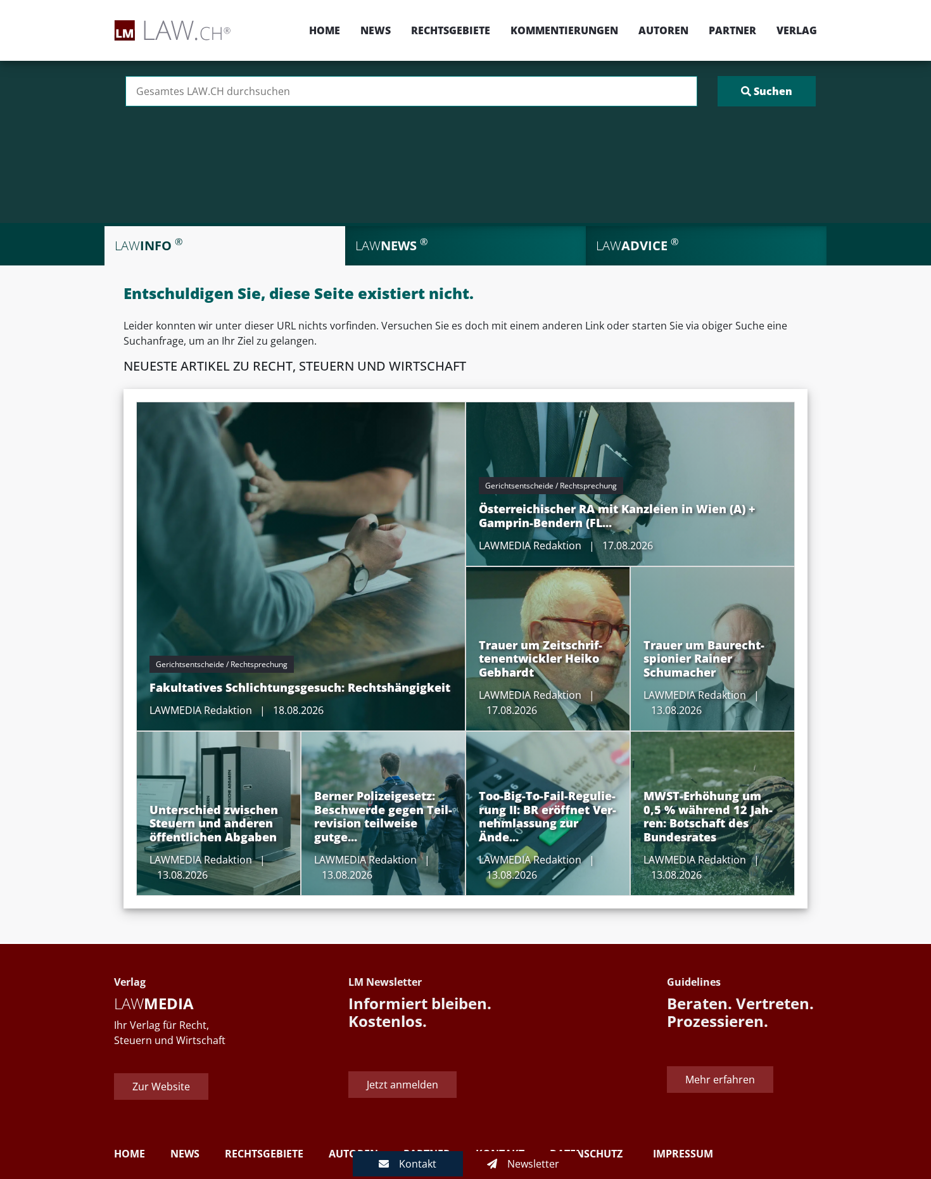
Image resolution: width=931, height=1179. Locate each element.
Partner (732, 30)
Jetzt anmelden (402, 1085)
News (375, 30)
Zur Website (161, 1086)
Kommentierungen (564, 30)
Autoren (663, 30)
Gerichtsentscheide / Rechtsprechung (222, 664)
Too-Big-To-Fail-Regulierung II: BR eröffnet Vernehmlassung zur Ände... (547, 816)
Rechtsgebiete (450, 30)
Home (324, 30)
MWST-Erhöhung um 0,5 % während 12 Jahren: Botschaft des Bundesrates (708, 816)
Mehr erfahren (720, 1080)
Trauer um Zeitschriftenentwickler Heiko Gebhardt (540, 658)
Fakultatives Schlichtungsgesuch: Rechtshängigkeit (299, 687)
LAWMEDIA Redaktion (200, 710)
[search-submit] (767, 91)
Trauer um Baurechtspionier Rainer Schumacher (703, 658)
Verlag (796, 30)
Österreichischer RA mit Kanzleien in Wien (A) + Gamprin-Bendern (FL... (617, 515)
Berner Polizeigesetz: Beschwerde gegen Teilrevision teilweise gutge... (383, 816)
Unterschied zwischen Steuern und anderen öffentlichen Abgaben (213, 823)
